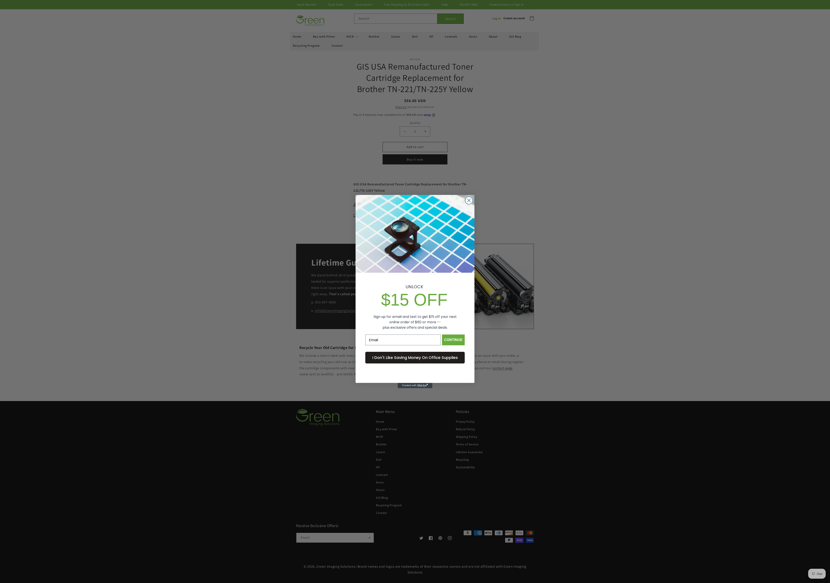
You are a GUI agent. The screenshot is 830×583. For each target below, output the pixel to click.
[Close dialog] (469, 200)
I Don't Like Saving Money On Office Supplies (415, 357)
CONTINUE (453, 340)
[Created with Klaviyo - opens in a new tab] (415, 385)
